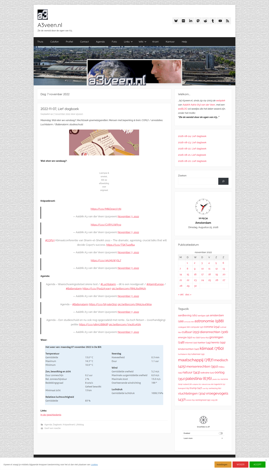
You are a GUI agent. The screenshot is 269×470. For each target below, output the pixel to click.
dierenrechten (214, 332)
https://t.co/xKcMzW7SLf (106, 260)
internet (191, 342)
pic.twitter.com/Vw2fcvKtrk (125, 324)
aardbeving (187, 315)
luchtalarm (184, 354)
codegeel (184, 327)
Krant (155, 41)
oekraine (207, 372)
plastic (216, 379)
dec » (188, 294)
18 (209, 274)
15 (188, 274)
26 (216, 280)
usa (205, 388)
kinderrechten (188, 349)
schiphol (196, 384)
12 (216, 268)
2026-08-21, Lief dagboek (192, 154)
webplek (220, 100)
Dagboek (57, 424)
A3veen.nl (50, 24)
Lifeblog (80, 424)
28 (181, 285)
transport (183, 388)
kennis (218, 342)
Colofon (54, 41)
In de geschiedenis (50, 414)
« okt (181, 294)
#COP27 (50, 240)
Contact (84, 41)
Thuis (40, 41)
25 (209, 280)
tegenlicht (219, 384)
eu (196, 337)
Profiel (69, 41)
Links (127, 41)
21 (181, 280)
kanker (204, 342)
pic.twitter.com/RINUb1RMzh (129, 288)
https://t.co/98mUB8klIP (93, 324)
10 (202, 268)
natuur (191, 372)
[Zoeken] (223, 181)
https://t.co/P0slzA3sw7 (97, 288)
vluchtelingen (191, 393)
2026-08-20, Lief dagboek (192, 161)
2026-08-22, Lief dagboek (192, 148)
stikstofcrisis (208, 384)
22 (188, 280)
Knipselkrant (69, 424)
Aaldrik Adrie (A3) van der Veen (199, 104)
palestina (198, 378)
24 (202, 280)
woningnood (202, 400)
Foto (114, 41)
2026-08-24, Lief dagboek (192, 136)
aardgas (203, 315)
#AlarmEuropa (155, 284)
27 (224, 280)
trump (196, 388)
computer (197, 327)
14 (181, 274)
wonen (190, 400)
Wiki (141, 41)
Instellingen (222, 464)
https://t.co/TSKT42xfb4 (120, 244)
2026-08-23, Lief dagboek (192, 142)
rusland (187, 384)
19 (216, 274)
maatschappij (196, 359)
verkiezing (215, 388)
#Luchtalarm (108, 284)
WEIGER (240, 464)
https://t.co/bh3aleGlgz (103, 304)
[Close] (266, 460)
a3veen (79, 114)
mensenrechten (202, 366)
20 (224, 274)
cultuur (190, 332)
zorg (214, 400)
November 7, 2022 (128, 216)
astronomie (209, 321)
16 (195, 274)
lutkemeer (197, 354)
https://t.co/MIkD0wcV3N (106, 208)
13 (224, 268)
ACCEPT (257, 464)
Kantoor (170, 41)
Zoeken (182, 175)
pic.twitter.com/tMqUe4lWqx (135, 304)
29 (188, 285)
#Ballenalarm (74, 288)
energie (185, 337)
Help (184, 41)
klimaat (212, 348)
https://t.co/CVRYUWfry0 (106, 224)
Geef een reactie (52, 428)
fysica (204, 338)
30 (195, 285)
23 (195, 280)
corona (212, 326)
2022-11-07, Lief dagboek (59, 109)
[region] (134, 464)
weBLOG (182, 108)
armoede (189, 322)
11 (209, 268)
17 (202, 274)
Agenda (100, 41)
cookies (94, 464)
